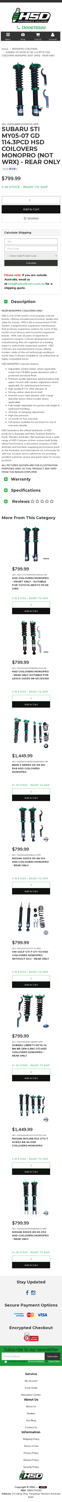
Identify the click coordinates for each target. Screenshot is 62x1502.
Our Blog (31, 1420)
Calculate (31, 262)
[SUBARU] (46, 1026)
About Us (31, 1406)
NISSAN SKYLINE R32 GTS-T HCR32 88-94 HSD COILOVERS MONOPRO (30, 1142)
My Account (31, 1380)
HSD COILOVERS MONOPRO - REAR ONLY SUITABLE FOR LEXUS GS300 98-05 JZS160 (30, 675)
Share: (6, 169)
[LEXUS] (46, 652)
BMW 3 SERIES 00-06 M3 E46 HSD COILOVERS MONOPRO (28, 768)
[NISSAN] (46, 839)
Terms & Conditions (36, 1361)
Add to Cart (31, 209)
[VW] (46, 932)
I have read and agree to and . (34, 1361)
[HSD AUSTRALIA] (31, 14)
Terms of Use (31, 1445)
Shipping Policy (31, 1439)
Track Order (31, 1387)
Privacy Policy (54, 1361)
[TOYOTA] (46, 559)
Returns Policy (31, 1459)
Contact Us (31, 1427)
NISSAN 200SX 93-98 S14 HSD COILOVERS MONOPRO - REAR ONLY (30, 862)
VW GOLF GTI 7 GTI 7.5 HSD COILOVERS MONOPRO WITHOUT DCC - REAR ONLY (30, 955)
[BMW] (46, 746)
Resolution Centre (31, 1394)
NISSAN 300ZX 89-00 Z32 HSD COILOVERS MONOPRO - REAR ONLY (30, 1235)
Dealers (31, 1413)
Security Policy (31, 1466)
